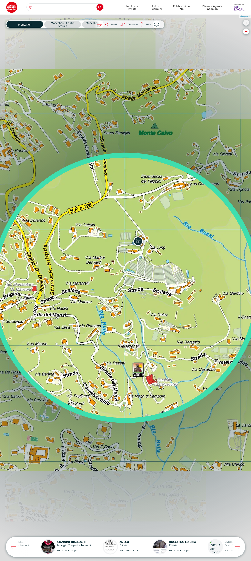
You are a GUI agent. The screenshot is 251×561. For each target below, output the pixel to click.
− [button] (246, 31)
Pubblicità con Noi (182, 7)
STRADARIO (132, 24)
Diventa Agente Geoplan (212, 7)
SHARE (114, 24)
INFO (144, 25)
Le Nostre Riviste (132, 7)
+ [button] (246, 22)
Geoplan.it (245, 16)
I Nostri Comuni (157, 7)
